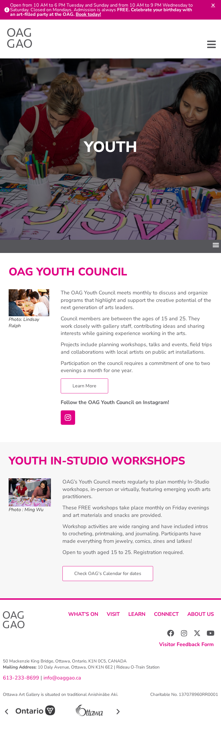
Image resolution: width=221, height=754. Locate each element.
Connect (166, 614)
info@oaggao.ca (61, 677)
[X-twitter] (197, 633)
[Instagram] (68, 417)
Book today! (88, 14)
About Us (200, 614)
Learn (136, 614)
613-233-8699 (21, 677)
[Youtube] (210, 633)
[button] (212, 44)
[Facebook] (170, 633)
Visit (113, 614)
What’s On (83, 614)
